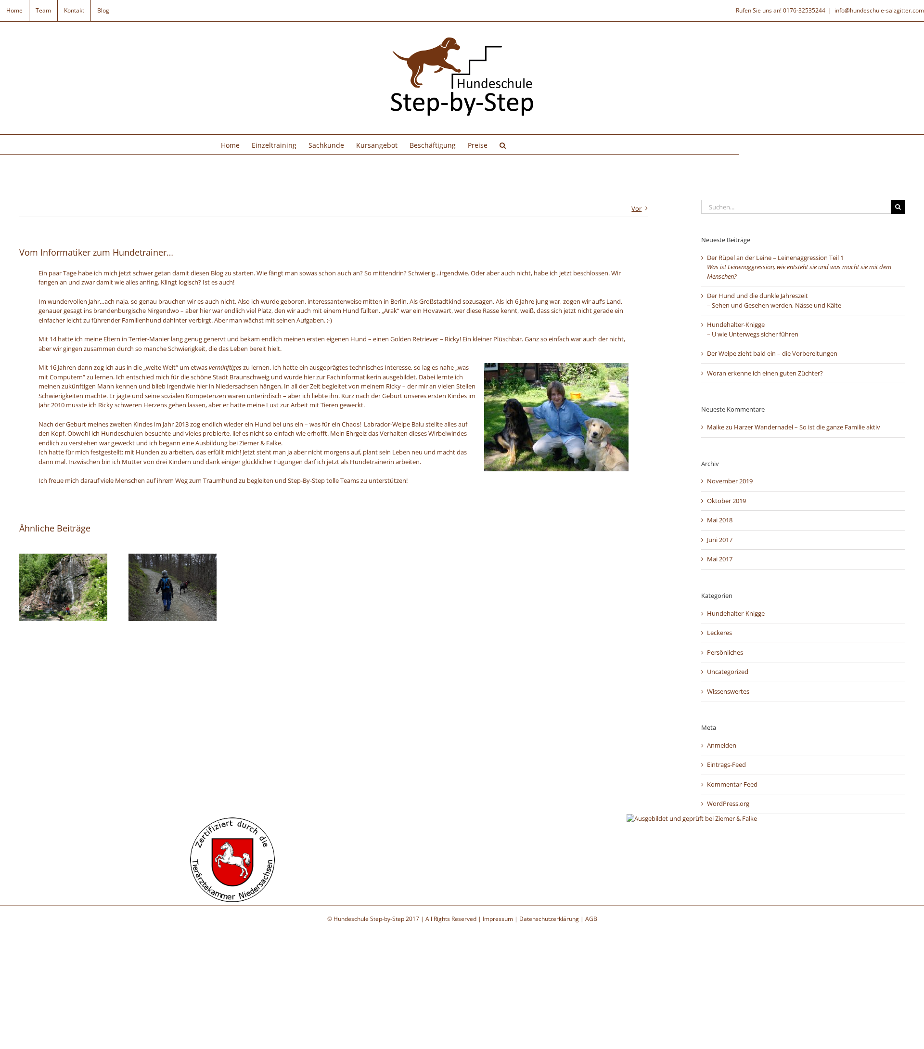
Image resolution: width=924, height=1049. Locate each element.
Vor (636, 208)
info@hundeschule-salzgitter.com (879, 10)
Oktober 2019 (726, 500)
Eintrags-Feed (726, 764)
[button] (503, 144)
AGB (591, 919)
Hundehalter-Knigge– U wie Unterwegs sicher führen (752, 329)
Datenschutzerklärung (549, 919)
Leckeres (719, 632)
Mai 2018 (719, 520)
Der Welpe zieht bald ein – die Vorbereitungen (772, 353)
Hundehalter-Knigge (736, 613)
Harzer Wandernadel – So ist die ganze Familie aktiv (807, 427)
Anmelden (721, 745)
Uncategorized (727, 671)
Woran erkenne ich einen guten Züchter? (765, 373)
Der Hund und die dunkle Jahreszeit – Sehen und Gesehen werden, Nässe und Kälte (774, 300)
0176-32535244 (804, 10)
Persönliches (725, 652)
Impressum (498, 919)
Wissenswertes (728, 691)
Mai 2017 (719, 559)
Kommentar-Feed (732, 784)
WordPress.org (728, 803)
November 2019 (730, 481)
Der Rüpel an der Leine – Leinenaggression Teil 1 (799, 267)
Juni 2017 (719, 539)
